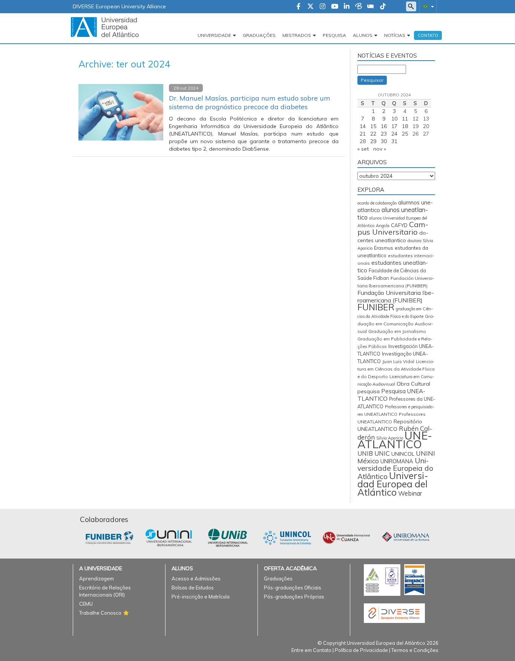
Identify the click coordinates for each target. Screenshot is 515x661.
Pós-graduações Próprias (294, 597)
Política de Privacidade (361, 650)
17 (394, 126)
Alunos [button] (362, 35)
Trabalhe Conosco (100, 613)
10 (394, 118)
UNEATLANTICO (394, 440)
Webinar (410, 493)
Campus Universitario (392, 228)
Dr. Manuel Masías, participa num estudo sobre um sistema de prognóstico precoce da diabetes (249, 102)
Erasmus (383, 248)
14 (363, 126)
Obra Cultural (413, 383)
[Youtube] (334, 6)
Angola (382, 225)
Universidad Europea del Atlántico (392, 484)
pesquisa (368, 391)
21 (363, 133)
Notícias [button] (394, 35)
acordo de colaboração (377, 203)
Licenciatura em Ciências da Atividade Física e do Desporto (396, 369)
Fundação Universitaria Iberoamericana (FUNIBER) (395, 296)
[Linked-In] (346, 6)
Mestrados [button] (296, 35)
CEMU (86, 604)
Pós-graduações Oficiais (292, 588)
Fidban (381, 278)
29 (373, 141)
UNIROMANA (396, 461)
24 (394, 133)
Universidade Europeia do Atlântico (395, 468)
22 (373, 133)
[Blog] (358, 6)
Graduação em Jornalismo (397, 331)
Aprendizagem (96, 579)
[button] (427, 6)
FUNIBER (375, 307)
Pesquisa (334, 35)
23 (384, 133)
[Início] (105, 26)
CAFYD (399, 225)
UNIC (382, 453)
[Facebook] (298, 6)
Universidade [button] (214, 35)
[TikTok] (383, 6)
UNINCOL (402, 453)
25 (405, 133)
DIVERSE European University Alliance (119, 6)
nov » (379, 148)
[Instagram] (322, 6)
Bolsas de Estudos (193, 588)
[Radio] (370, 6)
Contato (428, 35)
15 (373, 126)
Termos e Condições (414, 650)
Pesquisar (372, 80)
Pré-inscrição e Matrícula (201, 597)
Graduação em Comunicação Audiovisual (396, 323)
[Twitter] (310, 6)
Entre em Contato (311, 650)
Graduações (259, 35)
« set (363, 148)
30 (384, 141)
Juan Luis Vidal (398, 361)
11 (405, 118)
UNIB (365, 453)
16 (384, 126)
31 (394, 141)
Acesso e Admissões (196, 579)
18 (405, 126)
